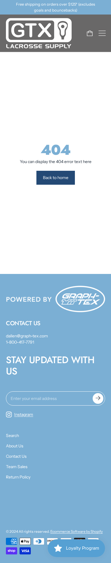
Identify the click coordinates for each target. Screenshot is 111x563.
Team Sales (17, 466)
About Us (14, 446)
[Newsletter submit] (98, 398)
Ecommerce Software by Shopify (76, 531)
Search (12, 435)
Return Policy (18, 477)
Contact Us (16, 456)
